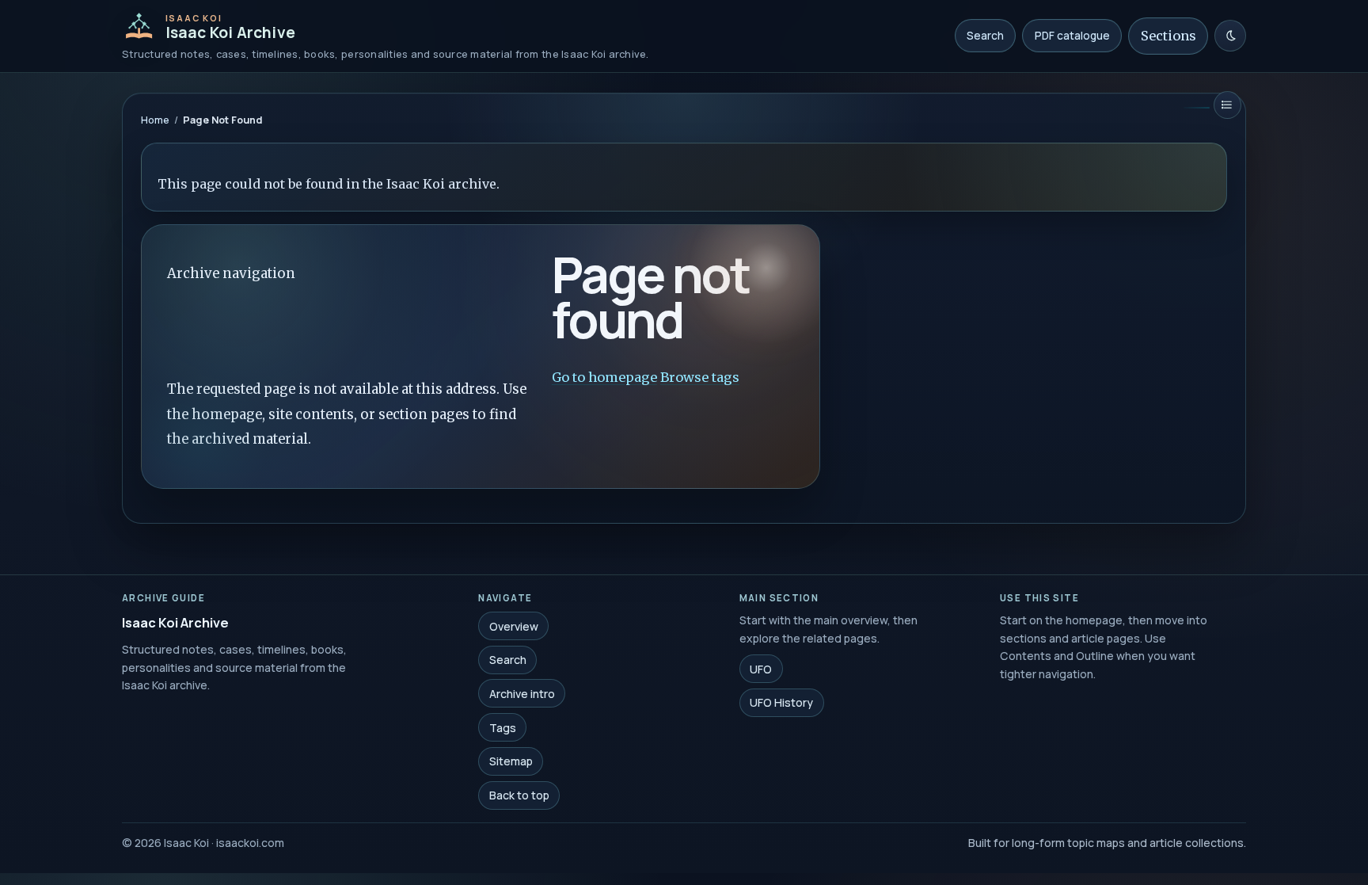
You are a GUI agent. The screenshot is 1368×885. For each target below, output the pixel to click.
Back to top (519, 795)
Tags (502, 726)
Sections (1168, 36)
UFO (761, 668)
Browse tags (699, 377)
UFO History (781, 702)
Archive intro (522, 693)
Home (155, 120)
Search (985, 36)
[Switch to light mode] (1230, 35)
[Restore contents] (1227, 105)
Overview (513, 625)
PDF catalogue (1072, 36)
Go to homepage (604, 377)
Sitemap (511, 761)
